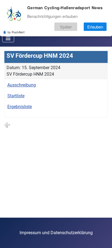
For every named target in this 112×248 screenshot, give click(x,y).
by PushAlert (16, 32)
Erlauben (95, 27)
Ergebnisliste (19, 106)
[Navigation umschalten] (8, 38)
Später (66, 27)
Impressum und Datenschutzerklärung (56, 232)
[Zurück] (7, 124)
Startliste (15, 95)
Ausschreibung (21, 85)
